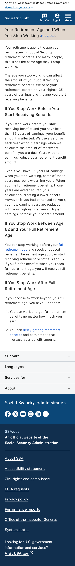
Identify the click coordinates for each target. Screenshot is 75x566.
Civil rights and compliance (27, 479)
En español (48, 36)
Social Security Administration (31, 443)
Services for (15, 377)
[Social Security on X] (15, 415)
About (10, 388)
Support (12, 356)
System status (17, 530)
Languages (14, 367)
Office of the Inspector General (31, 519)
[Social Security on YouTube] (23, 415)
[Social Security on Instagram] (31, 415)
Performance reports (22, 509)
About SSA (14, 458)
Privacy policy (16, 499)
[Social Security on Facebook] (8, 415)
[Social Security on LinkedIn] (38, 415)
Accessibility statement (25, 468)
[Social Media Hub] (46, 415)
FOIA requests (17, 489)
